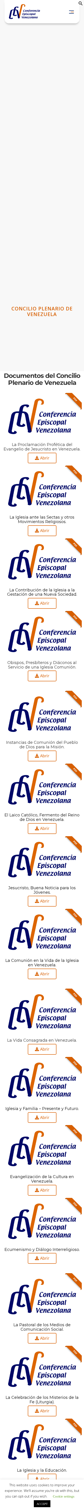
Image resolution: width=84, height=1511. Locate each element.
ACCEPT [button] (42, 1503)
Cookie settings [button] (63, 1496)
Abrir (44, 458)
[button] (80, 4)
